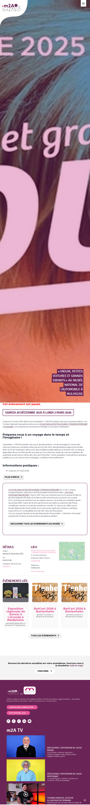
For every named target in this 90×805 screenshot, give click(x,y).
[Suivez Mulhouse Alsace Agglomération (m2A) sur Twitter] (14, 721)
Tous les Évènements (43, 635)
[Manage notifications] (85, 800)
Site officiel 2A (17, 713)
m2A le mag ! (76, 665)
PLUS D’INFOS (12, 477)
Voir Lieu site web (37, 571)
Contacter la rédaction (21, 707)
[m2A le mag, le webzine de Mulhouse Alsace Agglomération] (30, 694)
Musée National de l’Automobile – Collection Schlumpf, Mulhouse (43, 551)
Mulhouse (8, 427)
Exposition (7, 566)
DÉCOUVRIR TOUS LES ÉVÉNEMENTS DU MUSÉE (35, 524)
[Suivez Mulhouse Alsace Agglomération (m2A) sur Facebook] (8, 721)
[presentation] (16, 592)
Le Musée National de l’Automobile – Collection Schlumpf (33, 490)
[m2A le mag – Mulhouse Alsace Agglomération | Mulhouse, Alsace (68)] (17, 7)
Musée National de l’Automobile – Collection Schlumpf (63, 424)
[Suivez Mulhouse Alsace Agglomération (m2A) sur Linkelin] (24, 721)
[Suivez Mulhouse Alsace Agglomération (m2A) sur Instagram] (19, 721)
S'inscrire (43, 671)
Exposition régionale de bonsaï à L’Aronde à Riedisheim (15, 614)
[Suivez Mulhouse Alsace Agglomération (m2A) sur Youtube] (29, 721)
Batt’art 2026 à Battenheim (45, 610)
